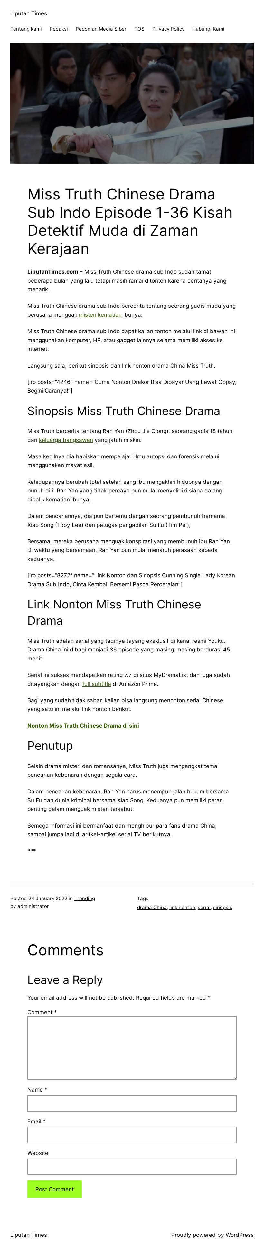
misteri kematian (100, 314)
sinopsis (222, 907)
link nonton (182, 907)
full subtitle (96, 683)
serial (204, 907)
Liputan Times (28, 13)
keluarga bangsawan (66, 440)
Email (36, 1121)
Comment (42, 1012)
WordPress (240, 1234)
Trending (84, 898)
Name (37, 1089)
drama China (152, 907)
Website (37, 1152)
